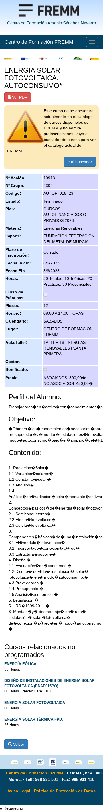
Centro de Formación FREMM (39, 42)
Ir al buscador (79, 161)
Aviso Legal (18, 791)
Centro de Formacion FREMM (34, 773)
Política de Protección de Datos (65, 791)
